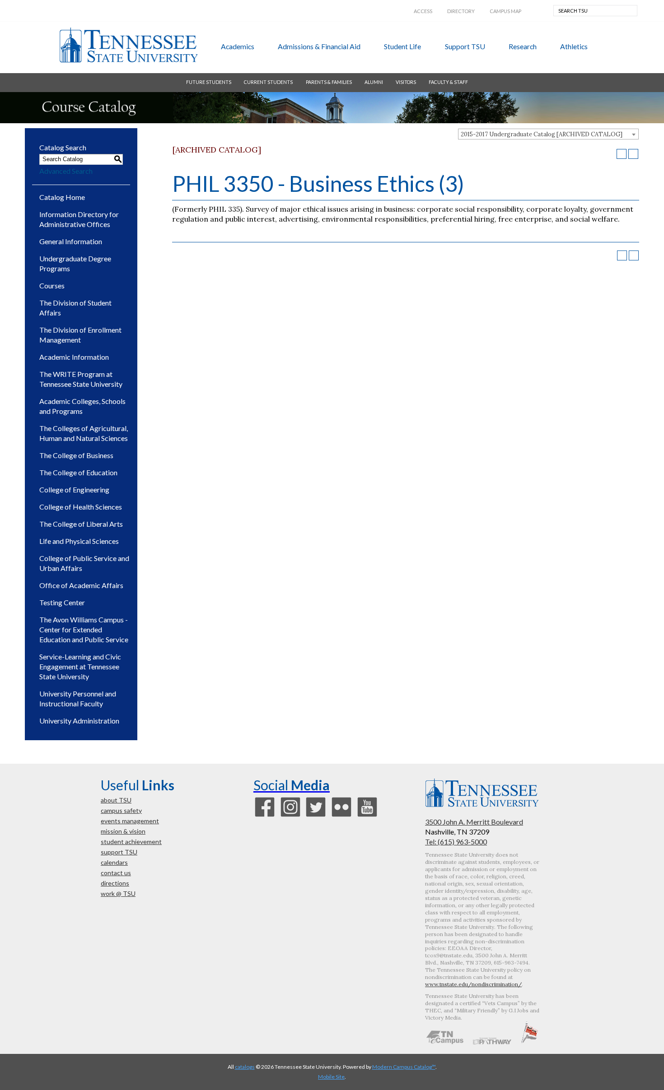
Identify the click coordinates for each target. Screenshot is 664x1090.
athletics (574, 46)
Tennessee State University (128, 45)
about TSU (116, 800)
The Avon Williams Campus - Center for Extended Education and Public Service (83, 629)
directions (115, 883)
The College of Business (76, 455)
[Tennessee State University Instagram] (290, 815)
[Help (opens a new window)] (633, 154)
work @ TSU (118, 893)
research (523, 46)
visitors (406, 82)
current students (268, 82)
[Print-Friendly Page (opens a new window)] (622, 154)
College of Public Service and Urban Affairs (84, 563)
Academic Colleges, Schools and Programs (82, 406)
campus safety (121, 810)
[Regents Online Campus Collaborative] (445, 1041)
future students (208, 82)
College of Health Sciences (80, 506)
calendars (114, 862)
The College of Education (78, 472)
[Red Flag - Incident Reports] (529, 1041)
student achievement (131, 841)
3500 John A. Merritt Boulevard (474, 821)
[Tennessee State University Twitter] (315, 815)
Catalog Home (62, 197)
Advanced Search (66, 171)
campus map (505, 11)
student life (402, 46)
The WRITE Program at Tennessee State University (80, 379)
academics (237, 46)
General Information (70, 241)
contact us (116, 873)
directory (461, 11)
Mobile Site (331, 1076)
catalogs (245, 1066)
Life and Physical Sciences (79, 541)
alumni (374, 82)
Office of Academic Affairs (81, 585)
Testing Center (62, 602)
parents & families (329, 82)
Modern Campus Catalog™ (403, 1066)
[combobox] (548, 134)
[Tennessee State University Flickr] (341, 815)
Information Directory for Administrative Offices (79, 219)
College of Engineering (74, 489)
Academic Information (74, 357)
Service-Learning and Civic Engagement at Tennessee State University (80, 666)
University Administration (79, 720)
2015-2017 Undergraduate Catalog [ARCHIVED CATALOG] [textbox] (541, 134)
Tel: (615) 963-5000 (456, 841)
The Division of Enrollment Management (80, 334)
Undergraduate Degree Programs (75, 263)
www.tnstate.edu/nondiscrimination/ (473, 984)
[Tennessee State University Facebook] (264, 815)
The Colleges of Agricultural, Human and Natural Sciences (83, 433)
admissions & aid (319, 46)
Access (423, 11)
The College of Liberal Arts (81, 523)
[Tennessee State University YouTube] (367, 815)
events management (130, 821)
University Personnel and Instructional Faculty (77, 698)
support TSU (465, 46)
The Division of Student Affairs (75, 307)
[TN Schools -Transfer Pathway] (492, 1041)
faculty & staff (448, 82)
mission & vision (123, 831)
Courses (52, 285)
